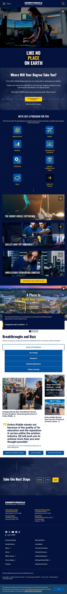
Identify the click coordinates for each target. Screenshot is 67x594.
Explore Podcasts (54, 453)
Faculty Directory (10, 544)
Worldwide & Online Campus (42, 510)
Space (17, 184)
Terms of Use (44, 577)
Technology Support (7, 578)
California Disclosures (41, 564)
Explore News (36, 453)
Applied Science (17, 136)
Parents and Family (10, 540)
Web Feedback (53, 577)
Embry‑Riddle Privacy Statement (33, 591)
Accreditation (39, 544)
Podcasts (8, 564)
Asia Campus (38, 515)
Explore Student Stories (15, 453)
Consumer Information (41, 548)
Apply (55, 480)
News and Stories (40, 540)
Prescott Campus (10, 515)
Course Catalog (9, 560)
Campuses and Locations (15, 324)
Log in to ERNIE (11, 535)
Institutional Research (41, 556)
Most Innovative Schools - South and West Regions (54, 384)
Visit (48, 480)
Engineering (17, 166)
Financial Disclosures (41, 552)
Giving (7, 552)
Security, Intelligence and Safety (49, 168)
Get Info (39, 480)
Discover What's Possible (33, 99)
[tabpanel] (33, 411)
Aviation (49, 136)
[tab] (33, 347)
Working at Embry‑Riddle (42, 560)
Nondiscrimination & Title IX (17, 577)
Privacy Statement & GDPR (33, 577)
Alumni (7, 548)
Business (17, 150)
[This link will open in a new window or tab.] (6, 532)
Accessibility (5, 577)
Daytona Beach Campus (11, 510)
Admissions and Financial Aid (33, 281)
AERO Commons (9, 556)
